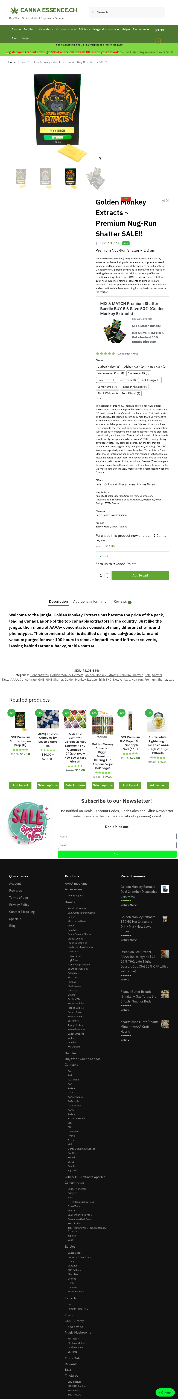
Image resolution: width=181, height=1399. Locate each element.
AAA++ (71, 1088)
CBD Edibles (74, 1270)
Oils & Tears (74, 1206)
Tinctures (71, 1375)
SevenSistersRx (76, 1016)
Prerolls (72, 1157)
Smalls (71, 1166)
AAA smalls (73, 1079)
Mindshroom (74, 986)
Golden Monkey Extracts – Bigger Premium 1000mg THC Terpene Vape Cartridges (103, 756)
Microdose (73, 1338)
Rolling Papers (75, 895)
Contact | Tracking (22, 911)
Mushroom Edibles (77, 1343)
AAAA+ (71, 1109)
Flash (69, 1315)
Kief (70, 1144)
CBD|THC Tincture (77, 1386)
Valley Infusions (76, 1033)
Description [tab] (58, 601)
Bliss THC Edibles (77, 921)
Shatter (157, 675)
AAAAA (71, 1114)
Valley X (72, 1038)
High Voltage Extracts (79, 964)
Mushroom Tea (75, 1347)
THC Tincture (74, 1394)
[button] (162, 35)
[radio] (109, 366)
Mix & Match (73, 1358)
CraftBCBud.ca (75, 938)
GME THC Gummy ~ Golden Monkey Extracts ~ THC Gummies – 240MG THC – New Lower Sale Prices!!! (75, 748)
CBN (70, 1127)
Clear (98, 398)
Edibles (70, 1246)
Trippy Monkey (75, 1025)
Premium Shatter (155, 680)
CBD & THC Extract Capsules (85, 1177)
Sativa (71, 1161)
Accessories (73, 889)
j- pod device (74, 1327)
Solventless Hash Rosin (79, 1219)
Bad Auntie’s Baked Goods (81, 912)
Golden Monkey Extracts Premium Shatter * (114, 675)
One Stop (72, 990)
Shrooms (72, 1351)
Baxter (71, 916)
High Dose (73, 960)
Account (15, 883)
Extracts (71, 1298)
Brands (70, 902)
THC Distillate (75, 1223)
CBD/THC (72, 1193)
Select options (48, 785)
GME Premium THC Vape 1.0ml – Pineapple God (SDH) (130, 743)
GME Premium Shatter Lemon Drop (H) (20, 741)
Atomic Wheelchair (77, 908)
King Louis (73, 977)
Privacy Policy (19, 904)
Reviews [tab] (122, 601)
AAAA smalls (74, 1105)
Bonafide (72, 930)
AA (69, 1071)
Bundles (71, 1053)
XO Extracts (74, 1046)
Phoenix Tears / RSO (78, 1308)
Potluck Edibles (76, 1003)
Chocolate (73, 1274)
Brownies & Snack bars (79, 1257)
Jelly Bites (73, 973)
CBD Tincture (74, 1381)
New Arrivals (121, 680)
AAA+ (71, 1083)
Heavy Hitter (74, 955)
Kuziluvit (72, 981)
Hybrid (71, 1135)
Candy (71, 1261)
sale (171, 680)
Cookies (72, 1278)
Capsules (72, 1265)
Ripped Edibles (76, 1007)
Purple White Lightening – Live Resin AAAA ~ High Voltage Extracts (158, 745)
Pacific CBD (74, 999)
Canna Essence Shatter (80, 934)
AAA (70, 1075)
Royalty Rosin (74, 1012)
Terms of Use (18, 897)
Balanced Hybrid (76, 1118)
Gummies (72, 1287)
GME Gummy (74, 1321)
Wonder (72, 1042)
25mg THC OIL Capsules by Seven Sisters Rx (48, 740)
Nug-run (137, 680)
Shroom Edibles (76, 1291)
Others (71, 994)
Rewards (15, 890)
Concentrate (28, 680)
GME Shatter (54, 680)
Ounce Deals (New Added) (81, 1148)
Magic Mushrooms (78, 1332)
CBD (70, 1122)
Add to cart (140, 575)
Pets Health (74, 1390)
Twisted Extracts (76, 1029)
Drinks (71, 1282)
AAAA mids (73, 1101)
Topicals (72, 1235)
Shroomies (73, 1020)
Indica (71, 1140)
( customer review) (128, 354)
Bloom (71, 925)
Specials (15, 919)
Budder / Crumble (77, 1188)
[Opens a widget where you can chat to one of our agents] (165, 1392)
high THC (105, 680)
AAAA (14, 680)
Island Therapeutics (78, 968)
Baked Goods (74, 1252)
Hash (70, 1197)
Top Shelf (72, 1170)
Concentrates (39, 675)
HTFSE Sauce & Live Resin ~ (82, 1201)
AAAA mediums (76, 883)
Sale (23, 62)
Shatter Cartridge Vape (80, 1214)
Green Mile (73, 951)
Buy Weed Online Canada (83, 1059)
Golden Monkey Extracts (66, 675)
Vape (70, 1239)
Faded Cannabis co (77, 942)
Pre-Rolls (72, 1153)
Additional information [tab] (90, 601)
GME (41, 680)
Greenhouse (74, 1131)
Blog (12, 925)
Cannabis (71, 1064)
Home (12, 62)
